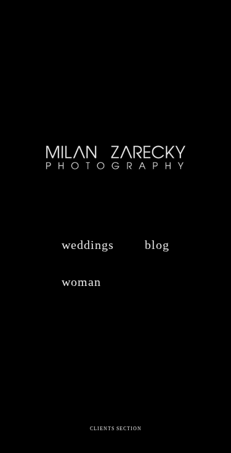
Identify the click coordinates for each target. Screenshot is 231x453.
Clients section (116, 428)
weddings (88, 245)
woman (81, 281)
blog (157, 245)
